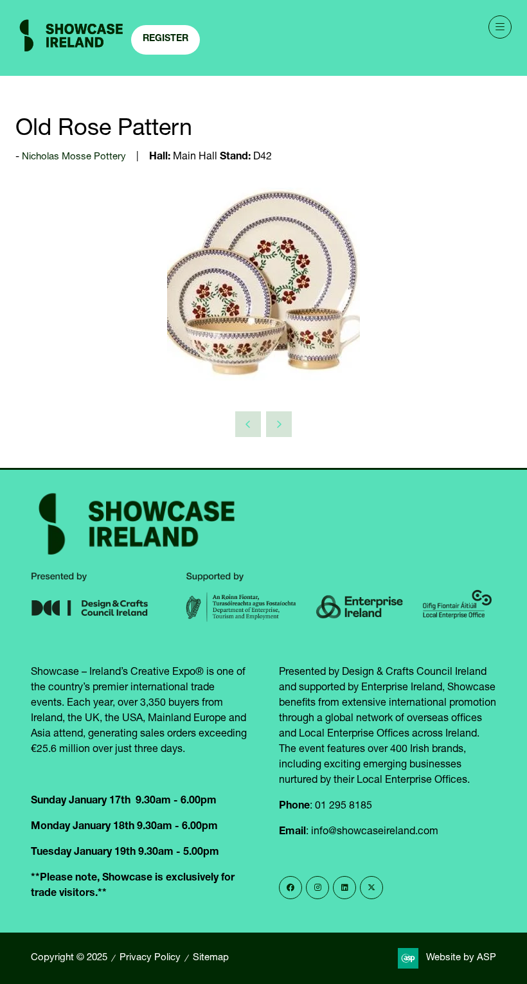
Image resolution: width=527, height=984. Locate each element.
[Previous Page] (248, 424)
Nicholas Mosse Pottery (74, 157)
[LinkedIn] (344, 887)
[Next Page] (279, 424)
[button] (165, 40)
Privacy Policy (150, 958)
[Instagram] (317, 887)
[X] (371, 887)
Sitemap (211, 958)
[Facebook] (290, 887)
